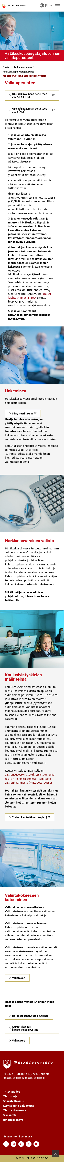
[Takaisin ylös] (55, 1153)
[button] (45, 5)
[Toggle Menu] (57, 5)
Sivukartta (10, 1115)
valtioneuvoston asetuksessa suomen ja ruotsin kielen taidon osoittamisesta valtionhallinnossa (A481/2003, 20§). (29, 778)
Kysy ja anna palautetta (18, 1105)
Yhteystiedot (11, 1091)
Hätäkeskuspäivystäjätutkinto (18, 72)
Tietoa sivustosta (14, 1110)
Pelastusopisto (37, 1158)
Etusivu (6, 67)
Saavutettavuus (13, 1101)
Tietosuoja (10, 1096)
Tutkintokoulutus (23, 67)
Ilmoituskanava (13, 1119)
